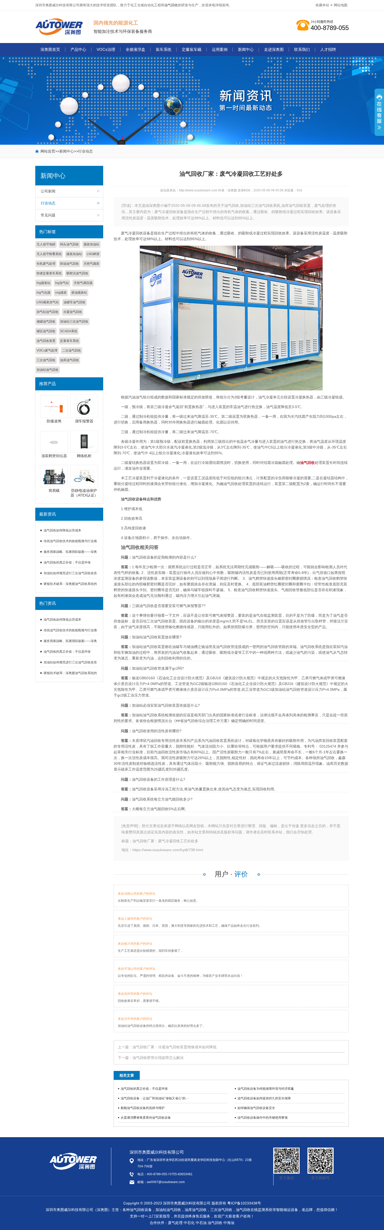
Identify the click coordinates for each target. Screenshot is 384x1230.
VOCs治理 (106, 49)
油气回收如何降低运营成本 (62, 530)
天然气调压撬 (83, 283)
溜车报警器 (84, 421)
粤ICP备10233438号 (244, 1203)
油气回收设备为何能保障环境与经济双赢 (265, 1088)
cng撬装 (61, 292)
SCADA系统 (68, 331)
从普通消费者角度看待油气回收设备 (146, 1117)
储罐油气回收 (46, 321)
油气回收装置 (46, 341)
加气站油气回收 (48, 312)
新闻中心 (246, 49)
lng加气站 (62, 283)
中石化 (189, 1223)
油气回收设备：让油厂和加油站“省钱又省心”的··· (155, 1098)
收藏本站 (322, 5)
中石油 (201, 1223)
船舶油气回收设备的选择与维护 (143, 1108)
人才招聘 (328, 49)
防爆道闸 (54, 421)
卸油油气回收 (69, 263)
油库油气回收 (69, 360)
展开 (379, 115)
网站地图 (340, 5)
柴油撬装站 (79, 292)
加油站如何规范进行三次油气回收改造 (70, 573)
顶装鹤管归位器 (54, 456)
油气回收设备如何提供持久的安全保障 (264, 1098)
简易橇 (54, 490)
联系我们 (302, 49)
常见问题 (48, 215)
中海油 (228, 1223)
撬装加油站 (91, 244)
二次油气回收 (71, 350)
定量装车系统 (69, 341)
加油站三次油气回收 (74, 321)
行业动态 (85, 151)
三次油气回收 (46, 360)
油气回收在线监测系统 (254, 1210)
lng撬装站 (43, 283)
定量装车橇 (191, 49)
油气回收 (171, 5)
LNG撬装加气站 (48, 302)
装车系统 (163, 49)
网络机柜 (84, 456)
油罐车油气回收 (74, 302)
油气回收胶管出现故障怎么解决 (158, 1058)
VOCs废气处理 (47, 350)
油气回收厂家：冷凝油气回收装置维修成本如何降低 (174, 1047)
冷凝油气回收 (72, 312)
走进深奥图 (274, 49)
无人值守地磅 (46, 244)
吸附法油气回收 (77, 273)
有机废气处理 (46, 263)
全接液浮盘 (135, 49)
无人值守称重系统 (49, 254)
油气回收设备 (141, 1210)
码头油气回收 (69, 244)
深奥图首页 (50, 49)
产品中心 (78, 49)
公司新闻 (48, 191)
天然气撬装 (91, 263)
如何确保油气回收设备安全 (256, 1108)
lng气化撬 (43, 292)
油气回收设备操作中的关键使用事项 (262, 1117)
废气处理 (175, 1223)
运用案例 (220, 49)
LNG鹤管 (93, 254)
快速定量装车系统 (49, 273)
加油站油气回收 (48, 370)
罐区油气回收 (46, 331)
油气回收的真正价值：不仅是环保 (67, 562)
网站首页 (47, 151)
